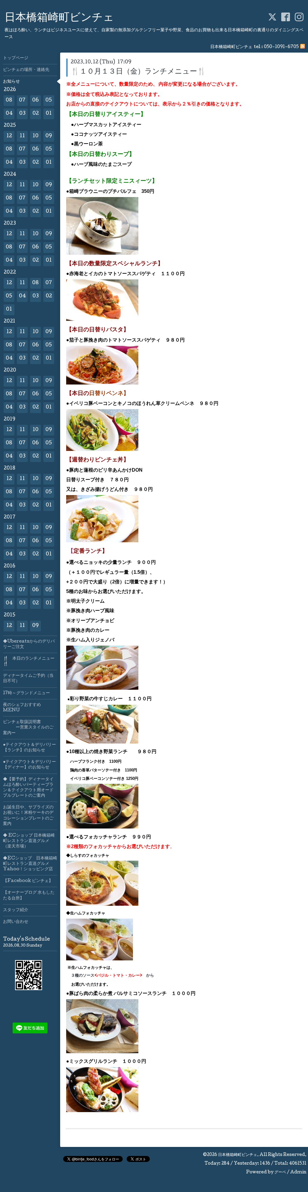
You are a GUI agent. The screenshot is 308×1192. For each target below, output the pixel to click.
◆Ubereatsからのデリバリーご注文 (29, 644)
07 (22, 100)
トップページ (15, 58)
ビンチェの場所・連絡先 (26, 70)
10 (35, 136)
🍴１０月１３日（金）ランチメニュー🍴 (138, 72)
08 (9, 100)
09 (48, 136)
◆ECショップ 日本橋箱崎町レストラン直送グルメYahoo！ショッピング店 (30, 864)
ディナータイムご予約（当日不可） (28, 679)
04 (9, 113)
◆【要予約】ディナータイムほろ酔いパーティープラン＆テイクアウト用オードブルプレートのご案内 (28, 787)
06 (35, 100)
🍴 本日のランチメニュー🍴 (28, 661)
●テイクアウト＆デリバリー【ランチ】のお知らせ (29, 748)
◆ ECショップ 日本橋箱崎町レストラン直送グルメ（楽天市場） (29, 841)
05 (48, 100)
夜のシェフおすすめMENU (22, 708)
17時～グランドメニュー (26, 693)
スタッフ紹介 (15, 910)
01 (49, 113)
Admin (298, 1172)
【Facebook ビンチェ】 (28, 881)
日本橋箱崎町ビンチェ (59, 18)
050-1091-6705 (281, 47)
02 (35, 113)
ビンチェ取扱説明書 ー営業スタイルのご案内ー (28, 727)
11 (22, 136)
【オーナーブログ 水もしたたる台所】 (28, 895)
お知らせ (11, 81)
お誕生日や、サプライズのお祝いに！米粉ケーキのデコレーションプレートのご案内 (28, 815)
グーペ (280, 1172)
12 (9, 136)
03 (22, 113)
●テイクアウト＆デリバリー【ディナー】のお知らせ (29, 765)
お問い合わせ (15, 922)
